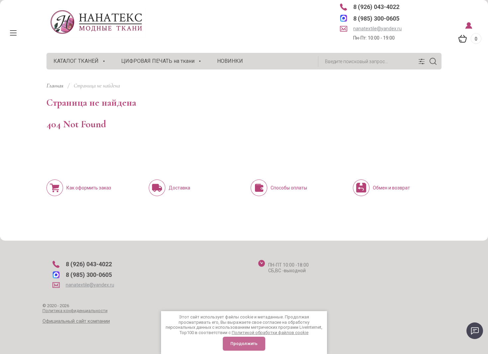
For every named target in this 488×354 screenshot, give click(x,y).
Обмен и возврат (391, 187)
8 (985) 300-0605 (376, 18)
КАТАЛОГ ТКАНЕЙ (76, 61)
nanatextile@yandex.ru (377, 28)
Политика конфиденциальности (75, 310)
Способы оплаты (289, 187)
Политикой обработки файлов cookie (270, 332)
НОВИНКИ (230, 61)
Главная (54, 85)
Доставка (179, 187)
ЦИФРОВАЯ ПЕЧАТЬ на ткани (158, 61)
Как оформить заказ (88, 187)
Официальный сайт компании (76, 321)
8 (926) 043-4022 (376, 6)
